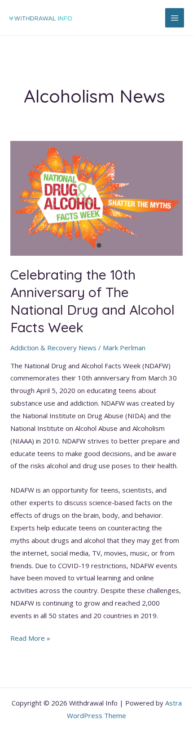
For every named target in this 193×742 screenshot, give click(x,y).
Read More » (30, 639)
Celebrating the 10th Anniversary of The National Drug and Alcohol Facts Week (92, 301)
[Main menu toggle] (174, 17)
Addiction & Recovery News (53, 347)
